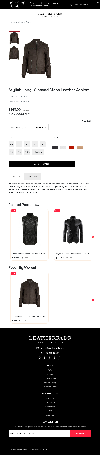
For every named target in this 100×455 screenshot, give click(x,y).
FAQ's (50, 370)
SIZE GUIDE (86, 121)
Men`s (20, 22)
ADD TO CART (41, 164)
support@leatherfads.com (51, 348)
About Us (50, 398)
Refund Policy (50, 382)
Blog (50, 411)
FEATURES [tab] (32, 176)
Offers (50, 374)
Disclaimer (50, 406)
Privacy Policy (50, 378)
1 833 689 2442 (80, 4)
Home (12, 22)
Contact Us (50, 402)
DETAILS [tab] (16, 176)
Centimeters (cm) (18, 127)
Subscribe (81, 433)
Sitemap (50, 415)
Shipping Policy (50, 386)
